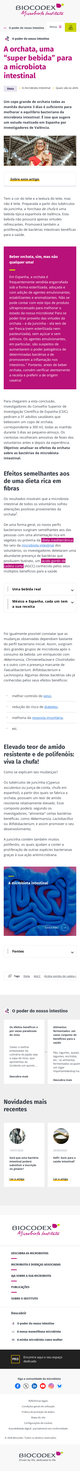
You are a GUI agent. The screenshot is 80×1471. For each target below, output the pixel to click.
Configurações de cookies (38, 1423)
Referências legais (38, 1400)
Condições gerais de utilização (38, 1406)
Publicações (20, 1287)
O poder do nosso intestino (26, 28)
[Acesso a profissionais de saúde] (70, 27)
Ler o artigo (16, 1179)
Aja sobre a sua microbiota (31, 1276)
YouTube (43, 1386)
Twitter (26, 1386)
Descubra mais (18, 1076)
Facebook (17, 1386)
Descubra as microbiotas (29, 1253)
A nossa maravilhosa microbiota (39, 1331)
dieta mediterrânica (57, 540)
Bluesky (59, 1386)
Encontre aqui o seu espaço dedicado (42, 1359)
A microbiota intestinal (36, 88)
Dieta (10, 88)
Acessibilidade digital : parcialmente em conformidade (38, 1428)
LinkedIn (34, 1386)
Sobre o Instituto (24, 1298)
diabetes (51, 707)
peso (47, 696)
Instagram (51, 1386)
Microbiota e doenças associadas (36, 1264)
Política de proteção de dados (38, 1412)
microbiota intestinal (38, 545)
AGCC (37, 976)
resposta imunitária (47, 717)
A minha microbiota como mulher (40, 1339)
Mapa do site (38, 1417)
